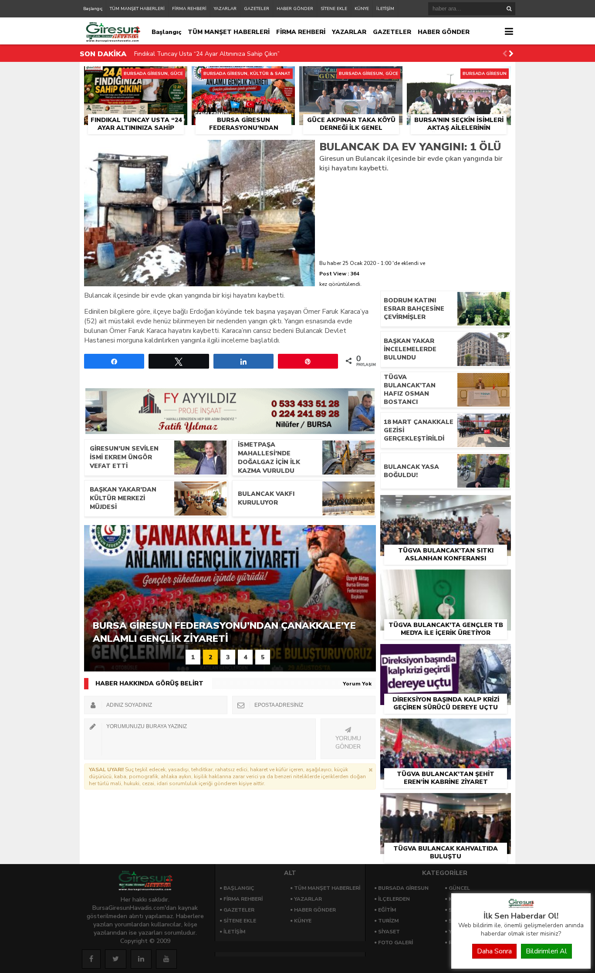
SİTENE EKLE (334, 9)
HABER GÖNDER (295, 9)
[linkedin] (141, 959)
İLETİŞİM (385, 9)
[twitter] (115, 959)
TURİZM (388, 920)
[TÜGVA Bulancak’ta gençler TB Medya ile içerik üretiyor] (445, 580)
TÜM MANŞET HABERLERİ (137, 9)
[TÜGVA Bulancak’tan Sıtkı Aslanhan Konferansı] (445, 505)
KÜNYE (362, 9)
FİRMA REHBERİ (189, 9)
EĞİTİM (387, 909)
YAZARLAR (225, 9)
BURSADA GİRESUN (403, 888)
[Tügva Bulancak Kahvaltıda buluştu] (445, 803)
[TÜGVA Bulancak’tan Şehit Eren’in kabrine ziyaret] (445, 729)
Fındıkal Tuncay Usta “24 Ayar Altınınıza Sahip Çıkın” (207, 54)
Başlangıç (92, 9)
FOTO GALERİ (395, 942)
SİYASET (389, 931)
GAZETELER (256, 9)
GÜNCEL (459, 888)
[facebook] (91, 959)
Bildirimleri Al (546, 951)
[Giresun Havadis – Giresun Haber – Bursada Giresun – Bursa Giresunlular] (521, 906)
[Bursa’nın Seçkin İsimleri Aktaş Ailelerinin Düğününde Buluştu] (459, 76)
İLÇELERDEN (394, 898)
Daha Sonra (494, 951)
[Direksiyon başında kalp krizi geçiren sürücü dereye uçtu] (445, 654)
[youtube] (166, 959)
